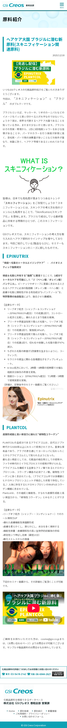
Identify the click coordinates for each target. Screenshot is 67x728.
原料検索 (24, 710)
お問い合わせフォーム (32, 716)
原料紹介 (38, 710)
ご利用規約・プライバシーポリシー (33, 713)
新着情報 (52, 710)
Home (12, 710)
